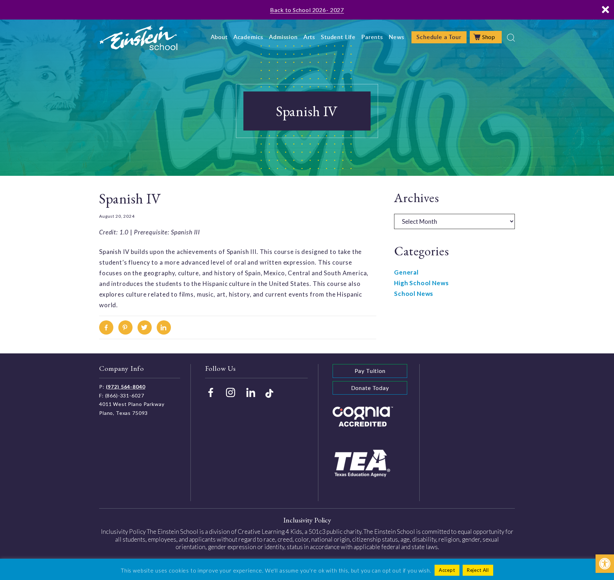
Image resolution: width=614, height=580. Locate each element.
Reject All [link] (478, 570)
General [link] (406, 272)
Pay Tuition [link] (370, 370)
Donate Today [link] (370, 387)
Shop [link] (488, 36)
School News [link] (413, 293)
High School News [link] (421, 283)
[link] (605, 563)
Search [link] (511, 38)
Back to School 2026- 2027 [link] (307, 9)
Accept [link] (447, 570)
